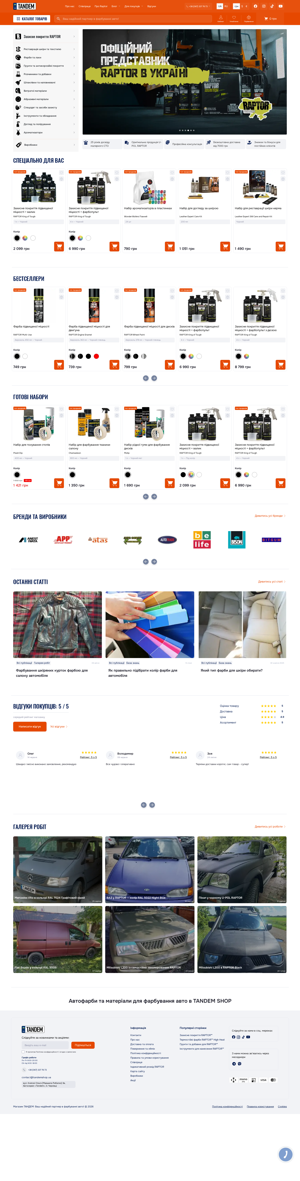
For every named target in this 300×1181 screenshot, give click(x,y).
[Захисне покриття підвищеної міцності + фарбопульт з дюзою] (205, 305)
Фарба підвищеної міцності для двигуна (34, 328)
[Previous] (146, 378)
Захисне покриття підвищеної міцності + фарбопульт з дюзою (200, 328)
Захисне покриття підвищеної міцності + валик (33, 210)
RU (226, 6)
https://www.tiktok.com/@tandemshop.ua (243, 1037)
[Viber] (240, 1064)
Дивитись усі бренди (269, 516)
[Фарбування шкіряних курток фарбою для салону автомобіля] (57, 624)
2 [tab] (182, 130)
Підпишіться (83, 1045)
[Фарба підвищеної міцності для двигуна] (38, 305)
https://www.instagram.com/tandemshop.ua (238, 1037)
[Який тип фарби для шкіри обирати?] (242, 624)
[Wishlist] (61, 172)
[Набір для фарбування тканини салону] (38, 424)
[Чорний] (127, 474)
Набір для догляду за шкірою (199, 208)
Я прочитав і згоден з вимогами (51, 1052)
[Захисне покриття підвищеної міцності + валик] (38, 187)
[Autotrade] (98, 540)
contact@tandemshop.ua (36, 1077)
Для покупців (132, 6)
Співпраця (84, 6)
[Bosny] (271, 540)
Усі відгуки (57, 726)
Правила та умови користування (149, 1057)
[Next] (154, 378)
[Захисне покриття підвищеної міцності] (260, 305)
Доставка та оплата (142, 1044)
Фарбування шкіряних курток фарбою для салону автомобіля (52, 673)
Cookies (282, 1106)
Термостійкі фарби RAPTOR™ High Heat (202, 1039)
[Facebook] (255, 6)
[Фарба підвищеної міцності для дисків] (94, 305)
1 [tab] (180, 130)
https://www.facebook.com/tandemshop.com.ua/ (233, 1037)
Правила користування (260, 1106)
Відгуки (151, 6)
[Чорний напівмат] (25, 356)
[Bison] (167, 540)
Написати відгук (30, 726)
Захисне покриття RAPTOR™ (196, 1035)
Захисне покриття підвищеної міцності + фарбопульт (88, 210)
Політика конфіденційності (47, 1052)
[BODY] (237, 540)
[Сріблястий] (88, 356)
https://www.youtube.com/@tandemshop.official (248, 1037)
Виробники (136, 1075)
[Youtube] (280, 6)
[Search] (58, 18)
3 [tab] (185, 130)
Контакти (135, 1035)
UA (220, 6)
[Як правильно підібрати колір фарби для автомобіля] (150, 624)
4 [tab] (188, 130)
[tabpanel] (185, 82)
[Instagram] (263, 6)
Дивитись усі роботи (269, 826)
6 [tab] (193, 130)
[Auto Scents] (63, 540)
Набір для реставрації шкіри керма (258, 208)
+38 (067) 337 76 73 (37, 1069)
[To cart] (59, 246)
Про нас (69, 6)
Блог (114, 6)
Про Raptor (101, 6)
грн (236, 6)
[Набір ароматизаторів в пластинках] (149, 187)
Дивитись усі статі (270, 581)
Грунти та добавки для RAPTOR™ (199, 1044)
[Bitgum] (202, 540)
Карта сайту (137, 1071)
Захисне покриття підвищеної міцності (254, 328)
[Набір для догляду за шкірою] (205, 187)
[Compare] (61, 178)
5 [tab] (191, 130)
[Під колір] (25, 238)
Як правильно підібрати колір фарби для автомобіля (142, 673)
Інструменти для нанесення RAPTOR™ (202, 1048)
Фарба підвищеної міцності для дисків (94, 326)
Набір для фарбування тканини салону (34, 446)
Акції (133, 1080)
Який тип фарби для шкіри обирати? (231, 670)
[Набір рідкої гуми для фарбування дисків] (94, 424)
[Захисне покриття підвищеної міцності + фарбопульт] (94, 187)
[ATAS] (28, 540)
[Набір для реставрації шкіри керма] (260, 187)
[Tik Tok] (272, 6)
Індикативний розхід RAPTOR (147, 1066)
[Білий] (33, 238)
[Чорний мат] (33, 356)
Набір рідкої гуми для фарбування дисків (91, 446)
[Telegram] (234, 1064)
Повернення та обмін (142, 1048)
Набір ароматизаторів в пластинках (148, 208)
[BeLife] (132, 540)
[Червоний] (41, 356)
